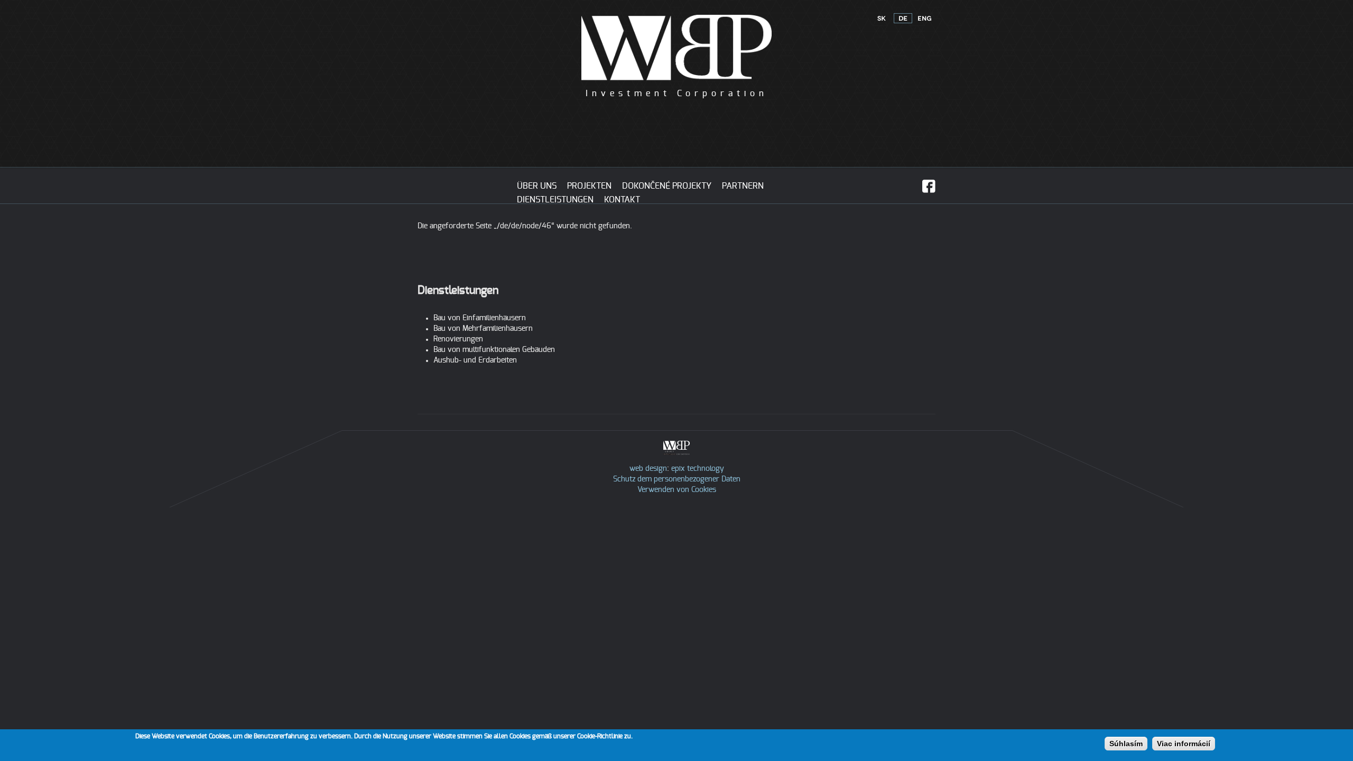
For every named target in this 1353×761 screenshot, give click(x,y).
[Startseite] (676, 83)
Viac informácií (1183, 743)
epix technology (697, 468)
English (924, 18)
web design (648, 468)
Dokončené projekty (666, 186)
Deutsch (903, 18)
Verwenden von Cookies (676, 490)
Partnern (743, 186)
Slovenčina (881, 18)
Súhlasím (1126, 743)
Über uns (537, 186)
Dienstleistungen (555, 200)
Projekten (589, 186)
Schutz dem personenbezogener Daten (676, 479)
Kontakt (622, 200)
